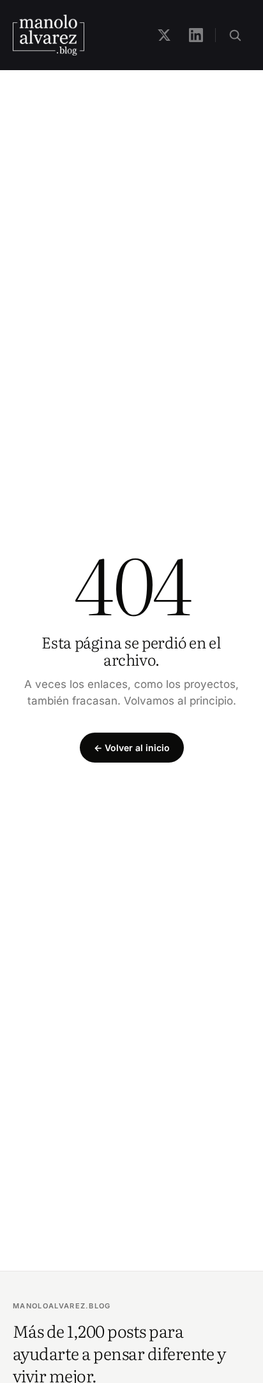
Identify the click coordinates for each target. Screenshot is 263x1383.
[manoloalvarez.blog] (48, 35)
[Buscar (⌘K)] (235, 35)
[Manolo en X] (164, 35)
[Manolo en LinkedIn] (196, 35)
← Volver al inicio (132, 747)
